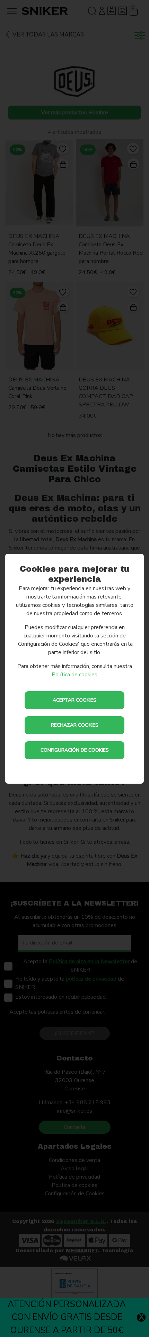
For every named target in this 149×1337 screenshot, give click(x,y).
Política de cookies (74, 674)
